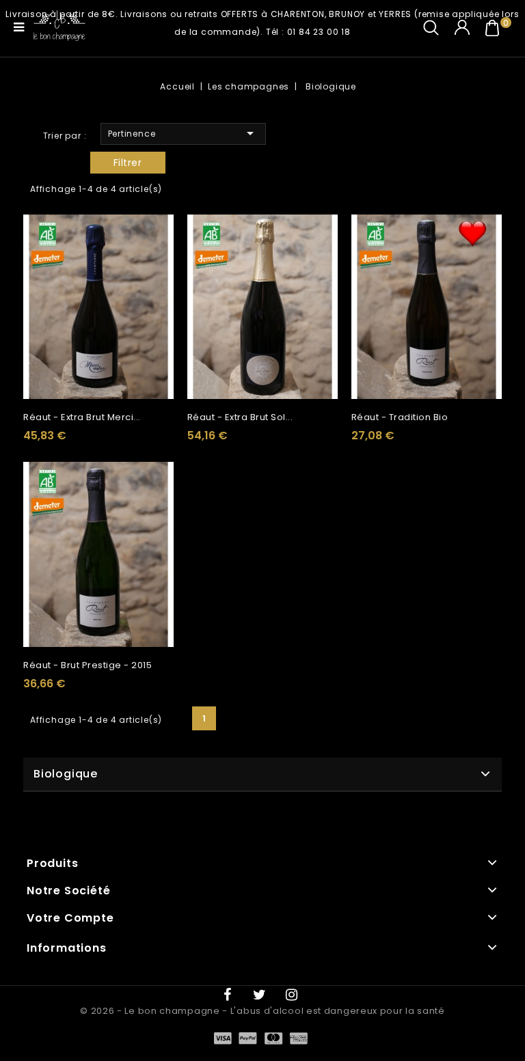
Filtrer (127, 162)
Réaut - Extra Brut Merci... (82, 417)
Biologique (65, 774)
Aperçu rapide (158, 239)
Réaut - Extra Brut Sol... (240, 417)
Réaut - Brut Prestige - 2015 (87, 665)
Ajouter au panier (158, 265)
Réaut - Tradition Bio (399, 417)
